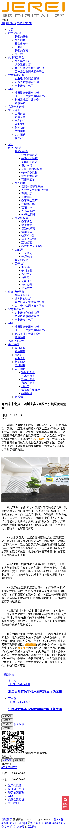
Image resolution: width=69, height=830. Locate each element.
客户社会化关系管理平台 (29, 68)
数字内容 (20, 40)
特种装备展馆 (29, 172)
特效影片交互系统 (32, 246)
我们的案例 (21, 36)
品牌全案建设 (16, 106)
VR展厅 (39, 439)
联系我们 (20, 138)
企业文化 (20, 124)
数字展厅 (22, 647)
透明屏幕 (26, 232)
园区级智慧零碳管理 (27, 82)
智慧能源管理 (16, 75)
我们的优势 (21, 50)
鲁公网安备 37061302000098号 (48, 823)
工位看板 (26, 197)
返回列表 (7, 674)
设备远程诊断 (23, 64)
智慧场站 (20, 103)
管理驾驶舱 (28, 204)
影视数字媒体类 (30, 389)
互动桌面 (26, 242)
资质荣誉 (20, 117)
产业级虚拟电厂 (24, 85)
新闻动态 (20, 127)
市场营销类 (28, 382)
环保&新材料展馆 (31, 169)
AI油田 (12, 89)
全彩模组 (26, 256)
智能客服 (19, 760)
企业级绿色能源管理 (27, 78)
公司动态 (26, 281)
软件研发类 (28, 379)
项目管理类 (28, 372)
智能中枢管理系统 (32, 186)
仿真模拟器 (28, 235)
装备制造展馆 (29, 154)
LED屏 (19, 47)
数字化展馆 (14, 33)
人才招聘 (20, 134)
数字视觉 (26, 225)
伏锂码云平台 (16, 57)
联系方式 (26, 288)
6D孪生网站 (28, 214)
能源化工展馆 (29, 161)
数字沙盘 (26, 221)
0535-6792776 (24, 23)
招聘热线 (26, 393)
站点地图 (19, 826)
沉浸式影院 (28, 228)
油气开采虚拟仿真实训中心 (31, 96)
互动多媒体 (21, 43)
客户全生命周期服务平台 (29, 71)
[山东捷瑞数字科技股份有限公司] (34, 16)
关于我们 (20, 54)
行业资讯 (26, 284)
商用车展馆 (28, 179)
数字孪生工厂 (23, 61)
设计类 (25, 386)
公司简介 (20, 113)
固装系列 (26, 253)
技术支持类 (28, 375)
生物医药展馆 (29, 158)
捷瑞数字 (30, 644)
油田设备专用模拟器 (27, 92)
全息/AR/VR (28, 239)
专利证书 (20, 120)
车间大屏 (26, 193)
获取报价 (11, 23)
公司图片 (20, 131)
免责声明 (7, 826)
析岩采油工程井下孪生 (28, 99)
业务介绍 (26, 267)
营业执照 (21, 823)
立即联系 (7, 760)
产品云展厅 (28, 211)
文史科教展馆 (29, 176)
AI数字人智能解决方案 (34, 190)
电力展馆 (26, 165)
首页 (10, 29)
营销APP (26, 207)
